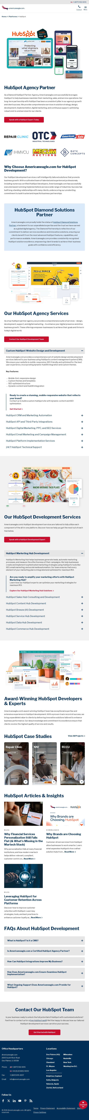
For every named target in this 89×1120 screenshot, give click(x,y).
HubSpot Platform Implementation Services (30, 440)
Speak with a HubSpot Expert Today (24, 120)
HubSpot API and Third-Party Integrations (29, 421)
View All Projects (75, 736)
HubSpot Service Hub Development (25, 616)
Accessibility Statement (66, 1108)
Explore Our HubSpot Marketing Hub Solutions (31, 591)
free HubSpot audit (38, 1020)
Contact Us (83, 1106)
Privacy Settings (39, 1112)
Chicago (49, 1058)
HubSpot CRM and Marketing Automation (29, 415)
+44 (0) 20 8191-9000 (20, 1071)
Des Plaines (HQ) (53, 1055)
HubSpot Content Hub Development (26, 603)
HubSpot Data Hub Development (24, 622)
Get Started (15, 409)
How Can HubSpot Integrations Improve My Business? (35, 961)
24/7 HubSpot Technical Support (24, 447)
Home (4, 16)
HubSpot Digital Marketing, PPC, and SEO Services (33, 428)
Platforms (13, 16)
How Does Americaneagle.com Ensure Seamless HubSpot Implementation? (37, 973)
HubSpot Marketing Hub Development (27, 553)
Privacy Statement (47, 1108)
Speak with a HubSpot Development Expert (27, 540)
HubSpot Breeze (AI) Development (25, 609)
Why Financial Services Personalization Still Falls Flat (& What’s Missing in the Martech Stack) (23, 839)
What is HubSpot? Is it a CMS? (22, 940)
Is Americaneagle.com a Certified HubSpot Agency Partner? (38, 951)
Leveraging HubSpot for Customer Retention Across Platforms (23, 900)
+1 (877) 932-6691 (79, 2)
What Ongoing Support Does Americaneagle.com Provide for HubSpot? (39, 986)
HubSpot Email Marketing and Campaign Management (36, 434)
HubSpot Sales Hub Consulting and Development (33, 597)
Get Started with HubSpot (44, 1032)
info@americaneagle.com (20, 1079)
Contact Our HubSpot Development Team (26, 339)
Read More (29, 859)
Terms (35, 1108)
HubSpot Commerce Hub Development (27, 628)
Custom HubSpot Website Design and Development (35, 350)
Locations (51, 1048)
